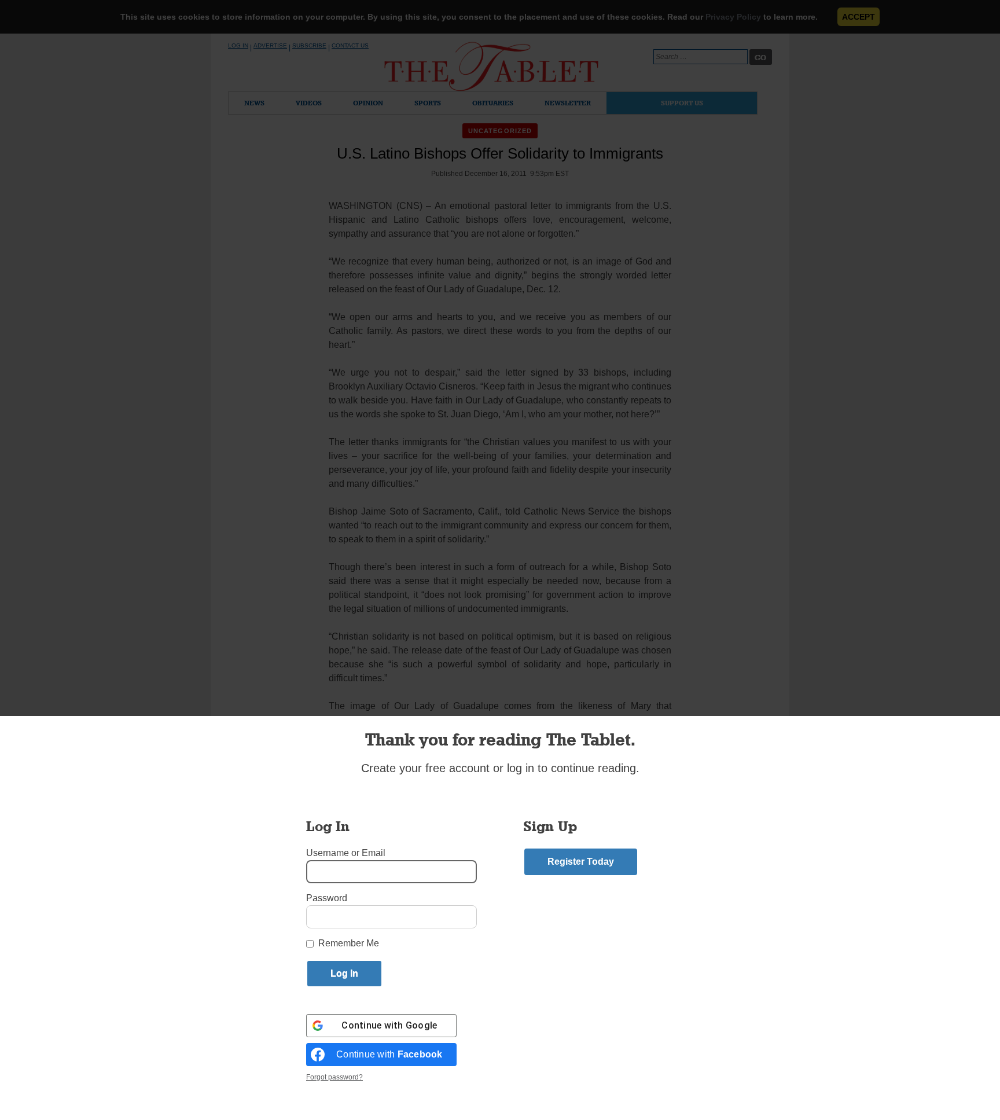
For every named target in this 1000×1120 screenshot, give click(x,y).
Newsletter (568, 102)
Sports (427, 102)
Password (326, 898)
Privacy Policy (733, 16)
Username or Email (345, 853)
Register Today (580, 861)
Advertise (270, 45)
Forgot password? (334, 1077)
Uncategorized (500, 130)
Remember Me (348, 943)
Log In (238, 45)
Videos (309, 102)
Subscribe (309, 45)
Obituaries (492, 102)
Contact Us (350, 45)
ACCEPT (858, 16)
